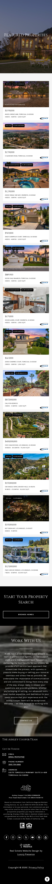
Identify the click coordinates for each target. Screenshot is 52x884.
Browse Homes (26, 614)
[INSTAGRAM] (13, 837)
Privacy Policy (36, 867)
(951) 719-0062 (14, 765)
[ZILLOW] (45, 837)
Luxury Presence (26, 854)
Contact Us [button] (26, 721)
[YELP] (26, 837)
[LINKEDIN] (19, 837)
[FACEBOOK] (6, 837)
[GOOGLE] (39, 837)
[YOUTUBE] (32, 837)
